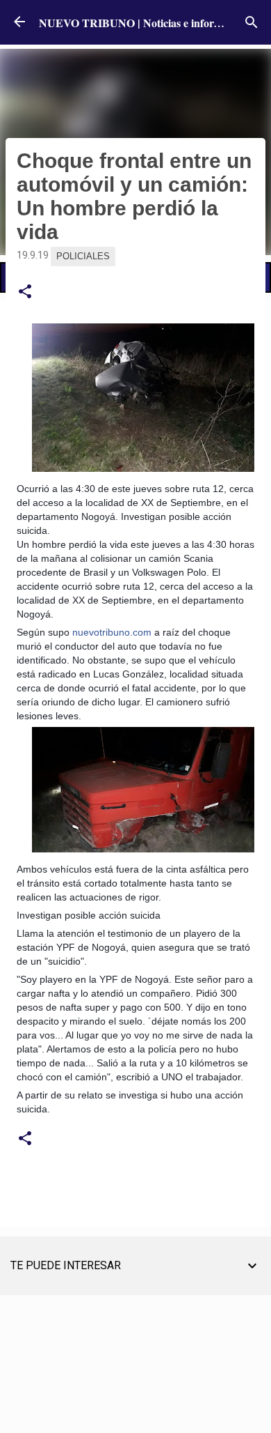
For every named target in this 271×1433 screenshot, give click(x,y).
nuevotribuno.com (111, 632)
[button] (25, 292)
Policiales (83, 256)
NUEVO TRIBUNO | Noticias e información (143, 23)
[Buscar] (251, 22)
